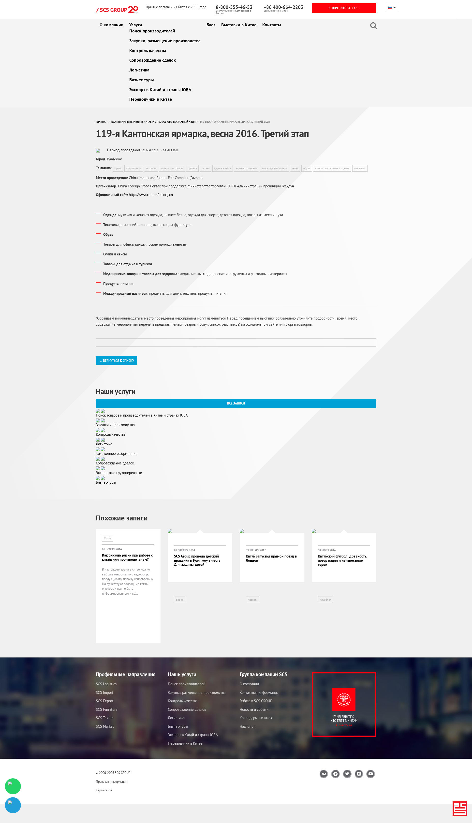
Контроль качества (147, 50)
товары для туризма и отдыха (332, 168)
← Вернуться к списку (116, 361)
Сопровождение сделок (152, 60)
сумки (118, 168)
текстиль (151, 168)
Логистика (139, 70)
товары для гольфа (172, 168)
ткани (295, 168)
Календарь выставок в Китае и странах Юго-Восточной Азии (153, 122)
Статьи (107, 538)
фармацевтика (222, 168)
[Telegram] (13, 805)
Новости (252, 599)
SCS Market (105, 726)
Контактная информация (259, 692)
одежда (192, 168)
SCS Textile (105, 717)
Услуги (135, 25)
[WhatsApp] (13, 786)
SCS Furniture (107, 709)
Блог (210, 25)
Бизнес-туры (141, 80)
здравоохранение (246, 168)
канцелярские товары (274, 168)
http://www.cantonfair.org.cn (151, 194)
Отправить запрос (343, 8)
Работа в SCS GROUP (256, 700)
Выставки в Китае (238, 25)
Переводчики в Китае (150, 99)
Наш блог (325, 599)
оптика (205, 168)
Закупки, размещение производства (165, 40)
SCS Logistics (106, 684)
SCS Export (104, 700)
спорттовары (133, 168)
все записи (236, 403)
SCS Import (104, 692)
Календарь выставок (256, 717)
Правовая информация (111, 782)
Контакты (271, 25)
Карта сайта (104, 790)
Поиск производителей (152, 31)
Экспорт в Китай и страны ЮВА (160, 89)
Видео (179, 599)
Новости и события (255, 709)
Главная (101, 122)
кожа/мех (360, 168)
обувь (306, 168)
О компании (111, 25)
